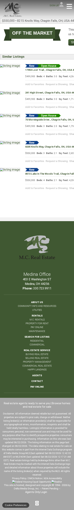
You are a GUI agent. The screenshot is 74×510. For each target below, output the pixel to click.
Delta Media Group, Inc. (26, 488)
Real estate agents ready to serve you (27, 403)
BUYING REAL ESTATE (37, 354)
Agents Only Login (36, 492)
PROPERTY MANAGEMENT (37, 362)
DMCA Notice (35, 478)
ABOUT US (37, 302)
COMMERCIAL (37, 344)
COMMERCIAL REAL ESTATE (37, 366)
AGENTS (37, 375)
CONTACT (37, 381)
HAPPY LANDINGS (37, 369)
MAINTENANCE (37, 331)
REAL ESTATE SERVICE (37, 350)
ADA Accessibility (53, 478)
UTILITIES (37, 310)
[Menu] (69, 6)
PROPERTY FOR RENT (37, 323)
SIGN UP (54, 5)
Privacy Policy (19, 478)
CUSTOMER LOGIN (61, 5)
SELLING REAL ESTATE (37, 358)
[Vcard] (37, 503)
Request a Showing (57, 84)
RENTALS (37, 315)
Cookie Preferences (16, 505)
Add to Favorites (34, 84)
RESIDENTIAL (37, 341)
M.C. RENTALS (37, 319)
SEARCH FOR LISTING (37, 337)
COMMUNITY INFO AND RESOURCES (37, 306)
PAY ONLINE (37, 327)
